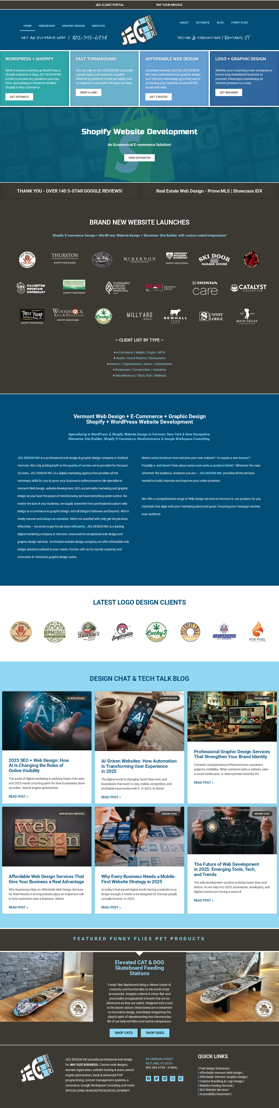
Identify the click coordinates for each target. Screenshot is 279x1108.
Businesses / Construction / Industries (140, 369)
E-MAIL (172, 1067)
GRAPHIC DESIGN (73, 25)
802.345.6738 (155, 1067)
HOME (27, 25)
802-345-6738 (90, 37)
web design (70, 458)
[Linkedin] (164, 1078)
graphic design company (97, 458)
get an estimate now (43, 37)
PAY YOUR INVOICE (169, 5)
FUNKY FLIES (239, 22)
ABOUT (184, 22)
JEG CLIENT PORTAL (109, 5)
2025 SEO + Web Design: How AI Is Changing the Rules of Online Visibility (39, 765)
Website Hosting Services (216, 1085)
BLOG (220, 22)
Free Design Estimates (214, 1068)
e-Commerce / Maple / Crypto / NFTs (140, 352)
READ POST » (18, 796)
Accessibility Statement (214, 1094)
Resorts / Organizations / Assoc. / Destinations (140, 364)
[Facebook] (148, 1078)
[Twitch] (180, 1078)
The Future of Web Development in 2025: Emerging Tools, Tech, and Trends (226, 869)
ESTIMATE (202, 22)
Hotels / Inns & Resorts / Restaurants (140, 358)
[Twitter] (156, 1078)
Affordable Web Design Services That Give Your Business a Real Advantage (46, 879)
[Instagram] (172, 1078)
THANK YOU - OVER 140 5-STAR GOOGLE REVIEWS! (69, 191)
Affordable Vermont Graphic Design (223, 1077)
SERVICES (98, 25)
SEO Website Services (213, 1089)
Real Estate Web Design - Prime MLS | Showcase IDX (209, 191)
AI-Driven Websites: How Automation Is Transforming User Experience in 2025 (139, 766)
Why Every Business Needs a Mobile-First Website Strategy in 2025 (138, 879)
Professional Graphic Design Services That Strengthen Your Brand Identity (232, 754)
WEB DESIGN (47, 25)
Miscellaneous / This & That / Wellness (140, 375)
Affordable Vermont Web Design (220, 1072)
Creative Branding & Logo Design (221, 1081)
